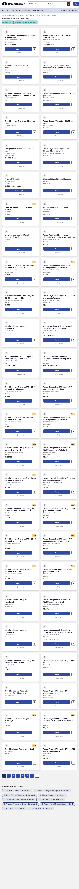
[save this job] (34, 49)
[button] (68, 4)
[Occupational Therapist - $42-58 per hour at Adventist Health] (21, 155)
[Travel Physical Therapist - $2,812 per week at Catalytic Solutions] (21, 71)
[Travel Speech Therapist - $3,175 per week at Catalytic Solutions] (59, 126)
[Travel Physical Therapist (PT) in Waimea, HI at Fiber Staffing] (21, 725)
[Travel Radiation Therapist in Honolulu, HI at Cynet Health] (21, 333)
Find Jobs (5, 10)
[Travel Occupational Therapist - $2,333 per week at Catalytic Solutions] (59, 98)
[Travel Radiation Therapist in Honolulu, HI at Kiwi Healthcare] (21, 637)
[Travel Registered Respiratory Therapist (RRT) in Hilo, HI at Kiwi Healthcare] (21, 696)
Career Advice (26, 10)
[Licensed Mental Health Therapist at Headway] (59, 185)
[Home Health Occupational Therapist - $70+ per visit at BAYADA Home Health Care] (21, 42)
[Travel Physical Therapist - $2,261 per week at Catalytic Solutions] (21, 126)
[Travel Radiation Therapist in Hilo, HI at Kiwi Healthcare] (21, 756)
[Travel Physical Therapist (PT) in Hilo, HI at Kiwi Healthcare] (59, 667)
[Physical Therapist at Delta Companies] (21, 185)
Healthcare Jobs (23, 15)
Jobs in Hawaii (11, 15)
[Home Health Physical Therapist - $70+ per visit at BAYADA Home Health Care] (59, 42)
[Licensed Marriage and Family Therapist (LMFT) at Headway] (21, 242)
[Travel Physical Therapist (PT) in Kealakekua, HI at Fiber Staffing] (59, 696)
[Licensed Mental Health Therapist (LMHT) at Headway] (21, 212)
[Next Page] (37, 776)
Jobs (3, 15)
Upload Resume (38, 10)
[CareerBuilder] (13, 3)
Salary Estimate (15, 10)
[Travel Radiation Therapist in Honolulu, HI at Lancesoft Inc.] (21, 606)
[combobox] (37, 4)
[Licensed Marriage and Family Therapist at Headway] (59, 212)
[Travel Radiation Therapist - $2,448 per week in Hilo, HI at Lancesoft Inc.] (59, 576)
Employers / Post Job (67, 10)
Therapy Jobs (34, 15)
